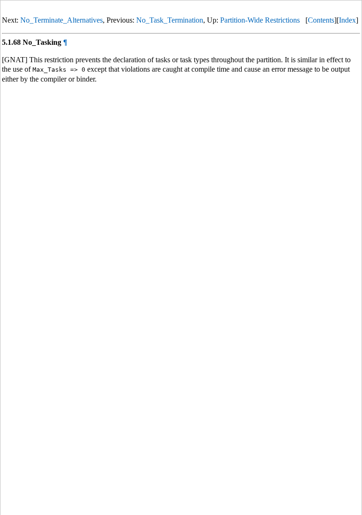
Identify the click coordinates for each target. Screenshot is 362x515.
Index (347, 20)
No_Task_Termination (169, 20)
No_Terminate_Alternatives (61, 20)
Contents (321, 20)
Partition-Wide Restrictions (260, 20)
